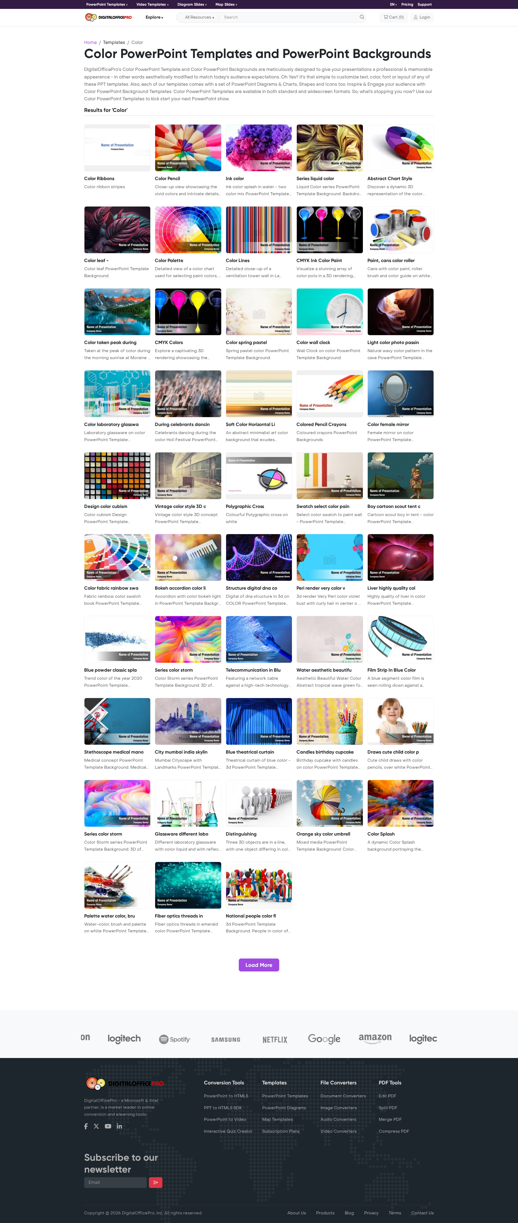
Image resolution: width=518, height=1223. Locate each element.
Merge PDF (390, 1119)
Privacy (371, 1213)
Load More (259, 965)
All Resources (198, 17)
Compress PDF (394, 1131)
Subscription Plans (280, 1131)
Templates (114, 42)
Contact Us (422, 1213)
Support (425, 4)
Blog (349, 1213)
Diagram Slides (191, 4)
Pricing (407, 4)
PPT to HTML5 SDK (223, 1108)
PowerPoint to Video (225, 1119)
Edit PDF (387, 1096)
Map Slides (225, 4)
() (396, 17)
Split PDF (388, 1108)
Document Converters (343, 1096)
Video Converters (339, 1131)
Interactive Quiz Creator (228, 1131)
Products (325, 1213)
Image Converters (339, 1108)
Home (90, 42)
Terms (395, 1213)
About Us (296, 1213)
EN (392, 4)
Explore (153, 17)
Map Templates (277, 1119)
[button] (422, 17)
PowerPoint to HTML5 (226, 1096)
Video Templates (151, 4)
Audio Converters (338, 1119)
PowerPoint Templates (105, 4)
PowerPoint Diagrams (284, 1108)
